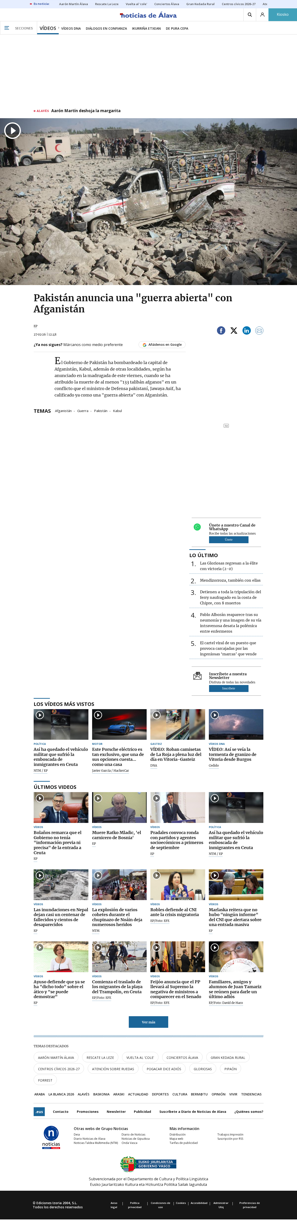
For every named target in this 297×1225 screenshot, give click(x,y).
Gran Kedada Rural (228, 1057)
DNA (153, 766)
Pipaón (230, 1069)
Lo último (203, 555)
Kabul (117, 410)
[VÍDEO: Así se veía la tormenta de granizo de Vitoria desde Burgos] (236, 724)
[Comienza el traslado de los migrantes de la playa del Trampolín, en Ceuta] (119, 956)
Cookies (181, 1203)
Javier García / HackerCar (110, 771)
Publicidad (142, 1111)
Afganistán (63, 410)
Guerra (82, 410)
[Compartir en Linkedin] (246, 331)
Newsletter (116, 1111)
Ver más (148, 1022)
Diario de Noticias (133, 1134)
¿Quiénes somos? (248, 1111)
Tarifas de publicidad (184, 1143)
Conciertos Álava (182, 1057)
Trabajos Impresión (230, 1134)
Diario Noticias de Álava (89, 1139)
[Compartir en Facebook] (221, 331)
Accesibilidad (199, 1203)
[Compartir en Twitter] (234, 331)
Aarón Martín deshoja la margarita (86, 111)
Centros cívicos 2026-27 (59, 1069)
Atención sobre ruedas (113, 1069)
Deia (77, 1134)
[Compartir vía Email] (259, 331)
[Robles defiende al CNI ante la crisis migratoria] (177, 884)
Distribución (178, 1134)
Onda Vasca (129, 1143)
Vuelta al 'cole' (140, 1057)
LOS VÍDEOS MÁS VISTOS (64, 703)
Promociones (88, 1111)
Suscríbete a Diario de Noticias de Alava (192, 1111)
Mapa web (176, 1139)
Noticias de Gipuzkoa (136, 1139)
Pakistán (100, 410)
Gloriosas (203, 1069)
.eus (39, 1111)
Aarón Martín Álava (56, 1057)
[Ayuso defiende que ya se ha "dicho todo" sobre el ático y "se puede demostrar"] (61, 956)
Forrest (45, 1080)
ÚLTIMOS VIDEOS (55, 786)
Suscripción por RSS (230, 1139)
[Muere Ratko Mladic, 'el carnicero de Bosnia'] (119, 807)
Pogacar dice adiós (164, 1069)
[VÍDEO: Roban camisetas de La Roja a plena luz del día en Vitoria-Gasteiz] (177, 724)
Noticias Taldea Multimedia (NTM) (96, 1143)
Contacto (60, 1111)
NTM (96, 931)
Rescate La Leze (100, 1057)
